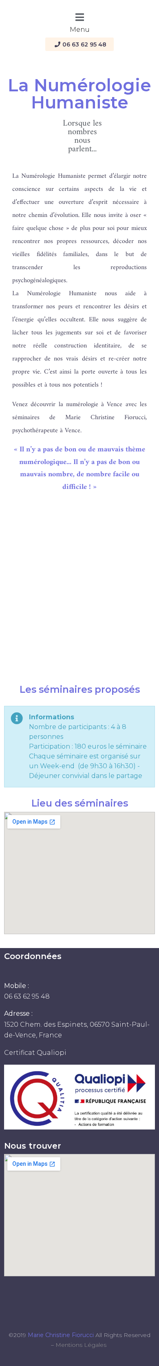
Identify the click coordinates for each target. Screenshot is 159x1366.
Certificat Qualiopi (35, 1053)
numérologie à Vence (94, 404)
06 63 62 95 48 (27, 996)
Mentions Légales (80, 1344)
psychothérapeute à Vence (46, 430)
